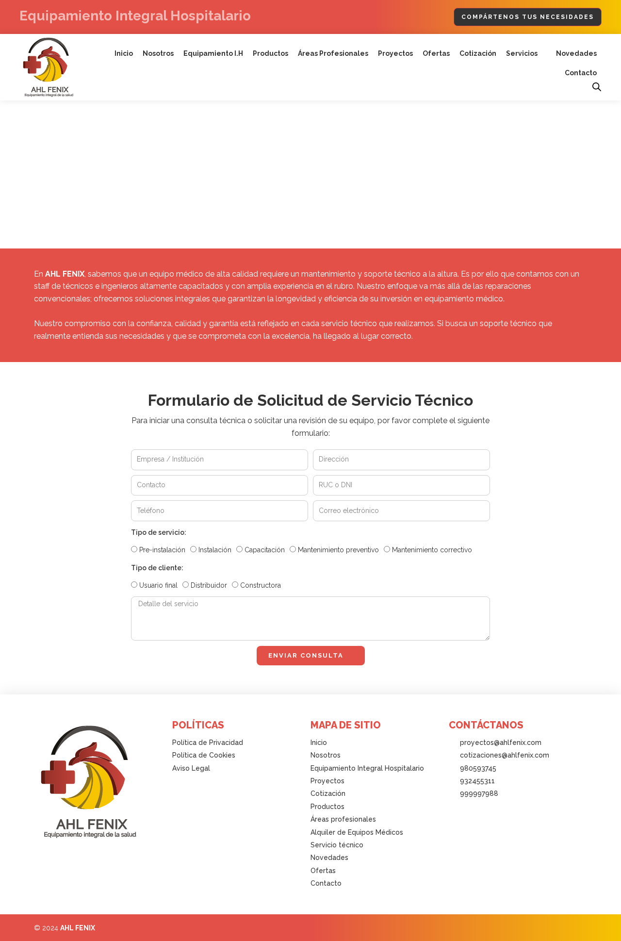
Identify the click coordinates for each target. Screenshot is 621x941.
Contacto (581, 73)
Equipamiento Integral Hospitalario (135, 16)
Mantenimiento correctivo (432, 550)
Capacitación (265, 550)
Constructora (260, 585)
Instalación (214, 550)
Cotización (477, 53)
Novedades (576, 53)
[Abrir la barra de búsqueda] (597, 87)
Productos (270, 53)
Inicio (123, 53)
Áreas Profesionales (333, 53)
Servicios (522, 53)
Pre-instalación (162, 550)
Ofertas (436, 53)
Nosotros (158, 53)
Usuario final (158, 585)
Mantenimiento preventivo (338, 550)
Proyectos (395, 53)
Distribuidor (209, 585)
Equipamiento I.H (213, 53)
